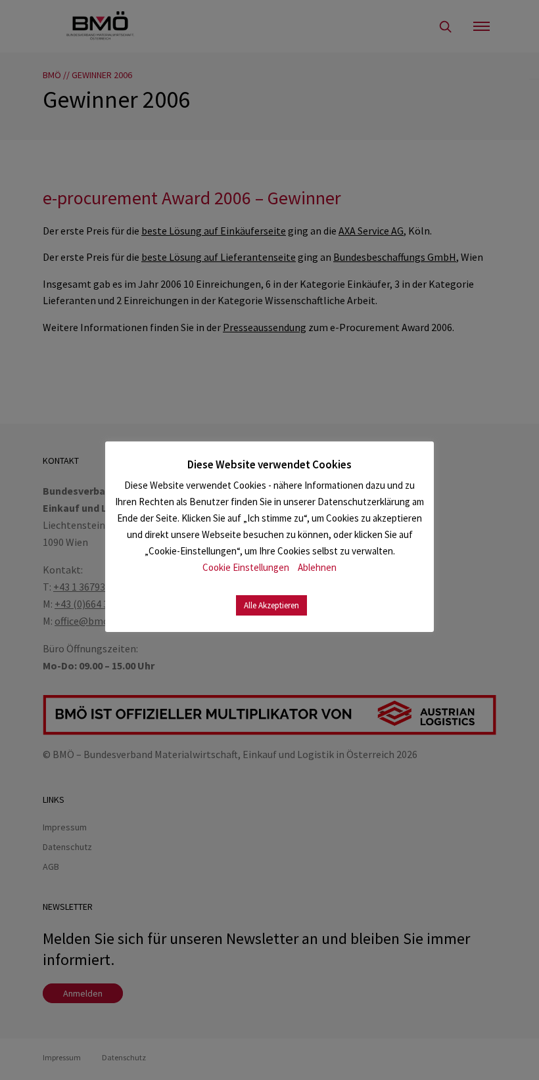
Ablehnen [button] (317, 567)
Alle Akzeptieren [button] (271, 605)
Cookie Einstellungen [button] (245, 567)
